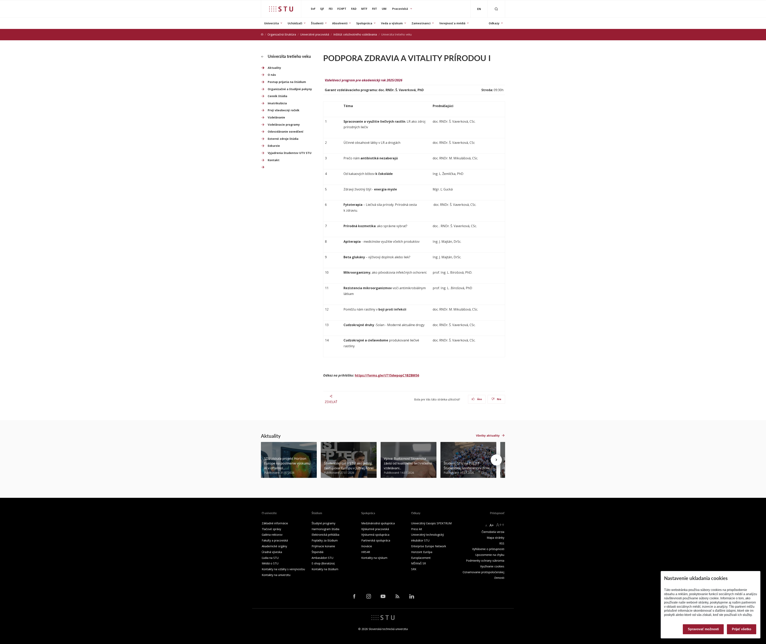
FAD (353, 9)
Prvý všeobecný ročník (283, 110)
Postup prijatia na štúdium (287, 82)
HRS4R (365, 552)
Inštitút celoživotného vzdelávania (355, 34)
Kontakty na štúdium (325, 569)
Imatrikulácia (277, 103)
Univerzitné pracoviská (314, 34)
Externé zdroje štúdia (283, 139)
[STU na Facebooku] (354, 596)
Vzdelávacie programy (284, 124)
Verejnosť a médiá (452, 23)
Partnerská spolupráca (375, 540)
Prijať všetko (741, 629)
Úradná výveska (272, 552)
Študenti (317, 23)
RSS (501, 543)
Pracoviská (400, 9)
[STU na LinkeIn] (412, 596)
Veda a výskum (392, 23)
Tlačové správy (271, 529)
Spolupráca (364, 23)
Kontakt (273, 160)
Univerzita (271, 23)
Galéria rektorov (272, 535)
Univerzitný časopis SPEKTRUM (431, 523)
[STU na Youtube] (383, 596)
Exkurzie (274, 146)
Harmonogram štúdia (325, 529)
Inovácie (366, 546)
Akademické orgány (274, 546)
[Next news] (496, 459)
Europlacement (421, 558)
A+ (492, 525)
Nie (498, 399)
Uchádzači (295, 23)
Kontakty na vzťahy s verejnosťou (283, 569)
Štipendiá (317, 552)
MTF (364, 9)
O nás (272, 75)
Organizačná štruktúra (282, 34)
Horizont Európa (421, 552)
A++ (500, 524)
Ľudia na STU (270, 558)
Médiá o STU (270, 563)
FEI (331, 9)
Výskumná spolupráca (375, 535)
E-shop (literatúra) (323, 563)
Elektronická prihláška (325, 535)
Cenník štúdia (277, 96)
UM (384, 9)
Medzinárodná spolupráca (378, 523)
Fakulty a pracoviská (275, 540)
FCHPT (341, 9)
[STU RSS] (397, 596)
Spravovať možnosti (703, 629)
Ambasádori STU (322, 558)
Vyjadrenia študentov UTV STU (289, 153)
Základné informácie (275, 523)
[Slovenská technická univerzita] (281, 9)
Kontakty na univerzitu (276, 575)
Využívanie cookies (492, 566)
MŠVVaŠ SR (418, 563)
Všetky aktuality (488, 435)
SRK (413, 569)
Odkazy (494, 23)
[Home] (262, 34)
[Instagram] (368, 596)
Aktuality (274, 68)
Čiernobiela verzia (493, 532)
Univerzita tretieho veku (289, 56)
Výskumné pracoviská (375, 529)
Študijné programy (323, 523)
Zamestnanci (421, 23)
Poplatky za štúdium (325, 540)
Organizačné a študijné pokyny (290, 89)
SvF (313, 9)
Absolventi (339, 23)
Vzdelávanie (276, 117)
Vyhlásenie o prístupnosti (488, 549)
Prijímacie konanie (323, 546)
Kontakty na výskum (374, 558)
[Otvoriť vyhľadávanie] (496, 9)
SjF (322, 9)
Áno (479, 399)
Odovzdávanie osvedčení (285, 131)
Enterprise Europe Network (428, 546)
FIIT (374, 9)
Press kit (416, 529)
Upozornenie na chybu (489, 555)
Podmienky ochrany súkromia (485, 560)
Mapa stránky (495, 537)
